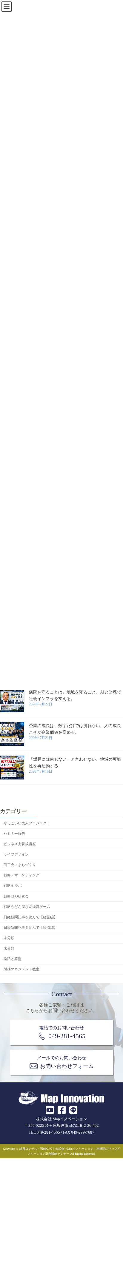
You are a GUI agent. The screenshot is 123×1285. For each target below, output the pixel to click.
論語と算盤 (12, 959)
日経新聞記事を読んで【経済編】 (30, 927)
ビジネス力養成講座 (20, 844)
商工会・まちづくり (20, 865)
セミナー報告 (14, 833)
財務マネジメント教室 (21, 969)
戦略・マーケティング (21, 875)
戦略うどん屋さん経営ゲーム (27, 906)
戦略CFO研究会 (16, 896)
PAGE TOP (113, 1240)
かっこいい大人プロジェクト (27, 823)
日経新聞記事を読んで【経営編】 (30, 917)
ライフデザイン (16, 854)
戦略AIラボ (13, 886)
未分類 (9, 938)
